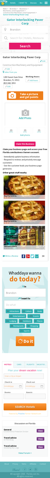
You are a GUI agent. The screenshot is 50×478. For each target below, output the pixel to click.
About (6, 464)
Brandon (13, 9)
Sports (27, 331)
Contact (43, 464)
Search (25, 46)
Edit (43, 61)
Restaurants (18, 326)
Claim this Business (25, 144)
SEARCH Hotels (25, 407)
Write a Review (11, 256)
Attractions (14, 311)
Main (5, 9)
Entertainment (19, 316)
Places (40, 321)
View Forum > (25, 453)
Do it (28, 341)
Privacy (15, 464)
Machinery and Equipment (13, 11)
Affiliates (33, 464)
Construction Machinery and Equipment (19, 13)
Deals (40, 311)
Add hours (33, 80)
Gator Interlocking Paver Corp (16, 15)
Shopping (34, 326)
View (40, 430)
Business (23, 9)
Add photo (25, 135)
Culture (29, 311)
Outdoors (27, 321)
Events (36, 316)
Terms (24, 464)
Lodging (13, 321)
